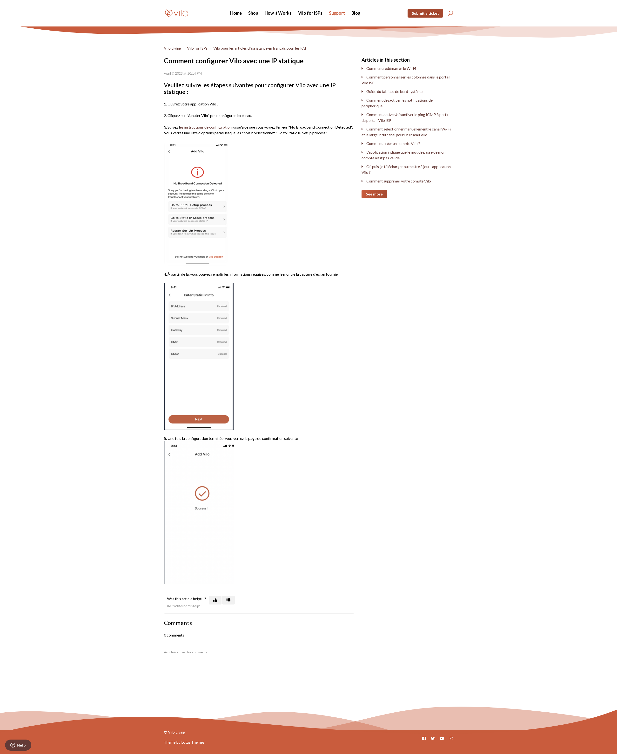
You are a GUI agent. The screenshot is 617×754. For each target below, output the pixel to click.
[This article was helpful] (215, 600)
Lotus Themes (192, 742)
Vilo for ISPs (310, 13)
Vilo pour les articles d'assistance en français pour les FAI (259, 48)
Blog (356, 13)
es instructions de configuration (206, 127)
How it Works (278, 13)
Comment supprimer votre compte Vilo (398, 181)
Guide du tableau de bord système (394, 91)
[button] (449, 13)
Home (236, 13)
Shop (253, 13)
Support (337, 13)
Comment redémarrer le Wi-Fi (391, 68)
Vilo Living (172, 48)
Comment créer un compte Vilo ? (393, 143)
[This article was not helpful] (228, 600)
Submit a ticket (425, 13)
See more (374, 194)
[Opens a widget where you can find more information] (18, 746)
